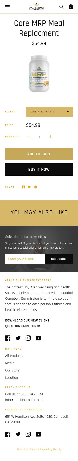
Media (9, 363)
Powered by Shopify (50, 449)
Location (11, 377)
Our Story (12, 370)
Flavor (10, 111)
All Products (14, 355)
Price (9, 125)
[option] (39, 73)
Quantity (12, 136)
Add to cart (39, 154)
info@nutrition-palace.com (25, 399)
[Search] (61, 7)
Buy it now (39, 169)
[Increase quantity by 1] (50, 137)
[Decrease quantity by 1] (28, 137)
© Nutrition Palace (27, 449)
